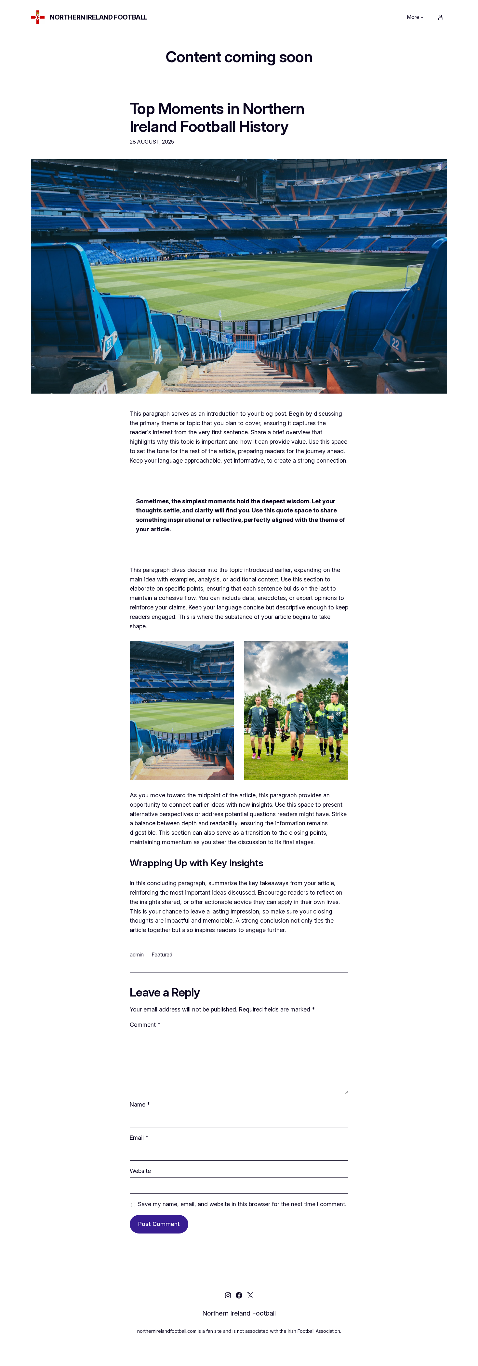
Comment (145, 1024)
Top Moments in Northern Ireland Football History (217, 117)
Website (140, 1170)
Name (140, 1104)
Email (139, 1137)
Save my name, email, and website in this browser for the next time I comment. (242, 1204)
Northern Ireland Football (98, 17)
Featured (162, 954)
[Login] (440, 17)
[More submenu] (422, 17)
